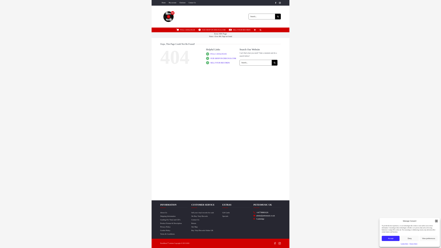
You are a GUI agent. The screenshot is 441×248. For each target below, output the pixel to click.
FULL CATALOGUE (218, 54)
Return (193, 223)
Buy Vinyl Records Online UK (202, 230)
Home (211, 36)
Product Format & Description (171, 223)
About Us (163, 213)
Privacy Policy (413, 244)
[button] (436, 221)
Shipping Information (168, 216)
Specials (225, 216)
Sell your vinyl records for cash (202, 213)
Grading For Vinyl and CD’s (170, 220)
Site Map (194, 227)
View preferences (428, 238)
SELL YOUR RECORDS (220, 63)
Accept (390, 238)
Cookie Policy (404, 244)
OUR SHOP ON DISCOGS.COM (223, 58)
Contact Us (195, 220)
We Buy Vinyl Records (199, 216)
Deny (410, 238)
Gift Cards (226, 213)
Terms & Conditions (167, 234)
